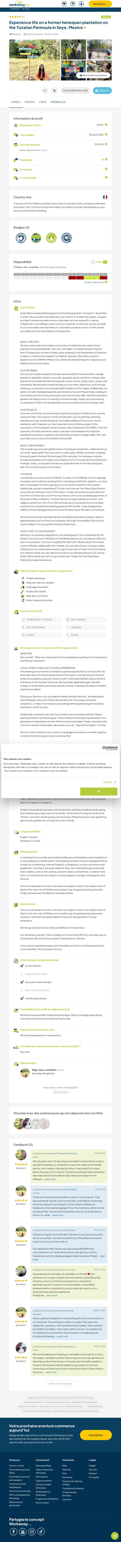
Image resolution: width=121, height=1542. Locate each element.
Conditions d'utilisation (73, 1488)
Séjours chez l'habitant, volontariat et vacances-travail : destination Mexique (60, 1398)
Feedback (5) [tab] (58, 101)
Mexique (16, 34)
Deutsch (93, 1469)
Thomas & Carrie (64, 1153)
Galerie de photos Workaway (44, 1471)
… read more (48, 1179)
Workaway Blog (43, 1465)
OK (98, 791)
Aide (64, 1465)
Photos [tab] (30, 101)
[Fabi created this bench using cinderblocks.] (73, 70)
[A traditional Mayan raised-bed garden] (99, 49)
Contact (103, 90)
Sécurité (26, 9)
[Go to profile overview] (60, 1124)
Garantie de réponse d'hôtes (72, 1483)
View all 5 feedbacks (60, 1383)
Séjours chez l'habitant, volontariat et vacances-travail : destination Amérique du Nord (60, 1402)
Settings (107, 782)
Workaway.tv (42, 1476)
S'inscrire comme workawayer (17, 1485)
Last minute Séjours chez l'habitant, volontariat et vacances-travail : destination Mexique (60, 1411)
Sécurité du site (60, 1092)
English (92, 1465)
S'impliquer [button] (15, 9)
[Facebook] (13, 1531)
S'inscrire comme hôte (20, 1491)
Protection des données (69, 1494)
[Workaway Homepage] (19, 3)
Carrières (66, 1499)
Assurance (67, 1477)
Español (93, 1473)
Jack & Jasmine (64, 1346)
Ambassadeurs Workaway (43, 1493)
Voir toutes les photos (94, 75)
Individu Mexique (95, 1406)
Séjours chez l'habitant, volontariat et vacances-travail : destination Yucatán (51, 1406)
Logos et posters (44, 1480)
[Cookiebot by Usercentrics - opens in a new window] (105, 748)
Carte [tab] (42, 101)
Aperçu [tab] (16, 101)
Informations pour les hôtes (19, 1471)
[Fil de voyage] (73, 4)
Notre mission (42, 1502)
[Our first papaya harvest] (73, 49)
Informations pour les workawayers (19, 1478)
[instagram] (32, 1531)
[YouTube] (22, 1531)
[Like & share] (54, 90)
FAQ (64, 1473)
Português (94, 1477)
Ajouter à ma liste (76, 90)
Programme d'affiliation (47, 1498)
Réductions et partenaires (16, 1504)
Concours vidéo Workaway (43, 1486)
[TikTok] (41, 1531)
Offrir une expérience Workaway (19, 1496)
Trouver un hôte (16, 1465)
